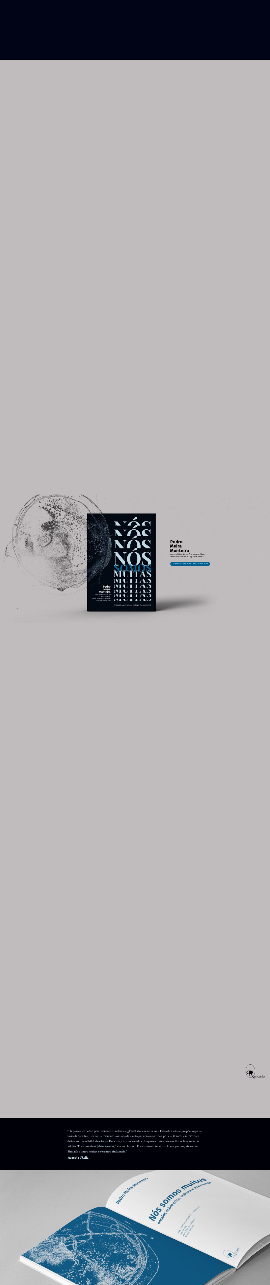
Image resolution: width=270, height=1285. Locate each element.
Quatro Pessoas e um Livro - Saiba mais (190, 564)
